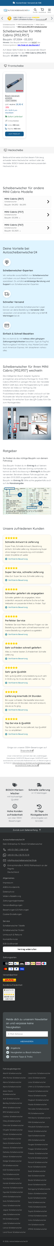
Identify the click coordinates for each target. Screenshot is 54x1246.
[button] (2, 18)
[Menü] (49, 9)
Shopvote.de (40, 19)
